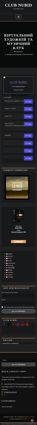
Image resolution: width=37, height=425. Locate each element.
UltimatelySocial (31, 424)
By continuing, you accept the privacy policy (19, 307)
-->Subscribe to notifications (10, 343)
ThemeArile (24, 419)
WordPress (26, 417)
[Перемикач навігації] (18, 17)
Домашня (19, 52)
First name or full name (10, 292)
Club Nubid (18, 5)
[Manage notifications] (32, 420)
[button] (10, 95)
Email (3, 300)
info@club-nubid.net (10, 392)
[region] (18, 86)
